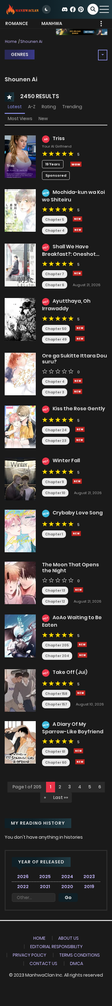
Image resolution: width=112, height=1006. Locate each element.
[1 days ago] (77, 229)
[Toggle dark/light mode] (46, 9)
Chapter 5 (54, 219)
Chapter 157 (56, 704)
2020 (67, 886)
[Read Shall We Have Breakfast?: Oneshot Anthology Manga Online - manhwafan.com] (20, 264)
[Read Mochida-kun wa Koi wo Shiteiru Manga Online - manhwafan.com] (20, 210)
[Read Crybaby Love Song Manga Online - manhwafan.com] (20, 531)
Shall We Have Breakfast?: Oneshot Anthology (69, 253)
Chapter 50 (56, 328)
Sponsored (55, 175)
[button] (45, 797)
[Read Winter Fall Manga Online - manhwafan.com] (20, 478)
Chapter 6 (54, 284)
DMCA (76, 963)
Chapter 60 (56, 762)
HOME (39, 938)
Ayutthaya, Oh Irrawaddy (66, 304)
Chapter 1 (54, 534)
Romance (16, 23)
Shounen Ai (31, 41)
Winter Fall (66, 460)
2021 (45, 886)
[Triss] (20, 156)
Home (11, 41)
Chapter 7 (54, 273)
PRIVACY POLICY (29, 955)
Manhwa (51, 23)
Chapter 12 (55, 601)
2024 (67, 876)
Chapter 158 (56, 693)
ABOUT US (68, 938)
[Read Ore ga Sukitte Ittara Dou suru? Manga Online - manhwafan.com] (20, 374)
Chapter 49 (56, 339)
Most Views (20, 118)
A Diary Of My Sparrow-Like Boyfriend (72, 727)
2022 (23, 886)
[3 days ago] (79, 439)
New (43, 118)
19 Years (52, 164)
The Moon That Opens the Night (70, 567)
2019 (89, 886)
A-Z (31, 107)
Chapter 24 (56, 429)
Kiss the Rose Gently (79, 408)
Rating (49, 107)
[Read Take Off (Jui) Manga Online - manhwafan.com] (20, 690)
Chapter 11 (54, 481)
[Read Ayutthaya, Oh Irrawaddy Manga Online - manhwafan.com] (20, 319)
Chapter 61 (55, 751)
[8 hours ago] (77, 380)
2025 (45, 876)
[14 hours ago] (76, 533)
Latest (15, 107)
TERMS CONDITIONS (79, 955)
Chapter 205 (57, 645)
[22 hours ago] (78, 750)
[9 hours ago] (80, 429)
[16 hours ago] (82, 644)
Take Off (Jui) (70, 672)
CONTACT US (43, 963)
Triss (59, 138)
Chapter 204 (57, 655)
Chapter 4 (54, 230)
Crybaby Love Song (78, 512)
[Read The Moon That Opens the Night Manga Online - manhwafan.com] (20, 582)
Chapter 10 (55, 492)
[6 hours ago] (77, 218)
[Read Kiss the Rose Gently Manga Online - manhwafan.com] (20, 426)
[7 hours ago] (80, 328)
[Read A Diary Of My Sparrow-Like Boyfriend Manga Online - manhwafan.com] (20, 742)
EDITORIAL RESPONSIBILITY (56, 946)
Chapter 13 (55, 590)
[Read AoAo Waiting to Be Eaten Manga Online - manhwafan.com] (20, 635)
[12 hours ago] (77, 481)
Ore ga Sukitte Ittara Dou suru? (74, 358)
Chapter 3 (54, 392)
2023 (89, 876)
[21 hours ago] (80, 692)
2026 (23, 876)
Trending (72, 107)
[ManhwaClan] (22, 9)
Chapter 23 (55, 440)
